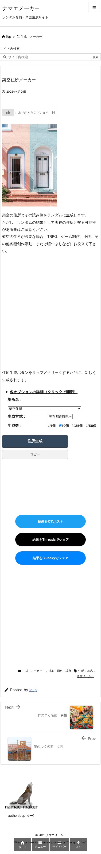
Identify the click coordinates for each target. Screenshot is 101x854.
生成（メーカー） (33, 36)
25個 (79, 426)
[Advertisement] (50, 311)
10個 (65, 426)
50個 (92, 426)
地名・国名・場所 (60, 670)
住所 (81, 670)
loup (33, 690)
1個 (53, 426)
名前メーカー (85, 676)
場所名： (15, 399)
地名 (90, 670)
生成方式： (17, 416)
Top (8, 36)
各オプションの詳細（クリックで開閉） (44, 391)
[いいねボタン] (8, 112)
